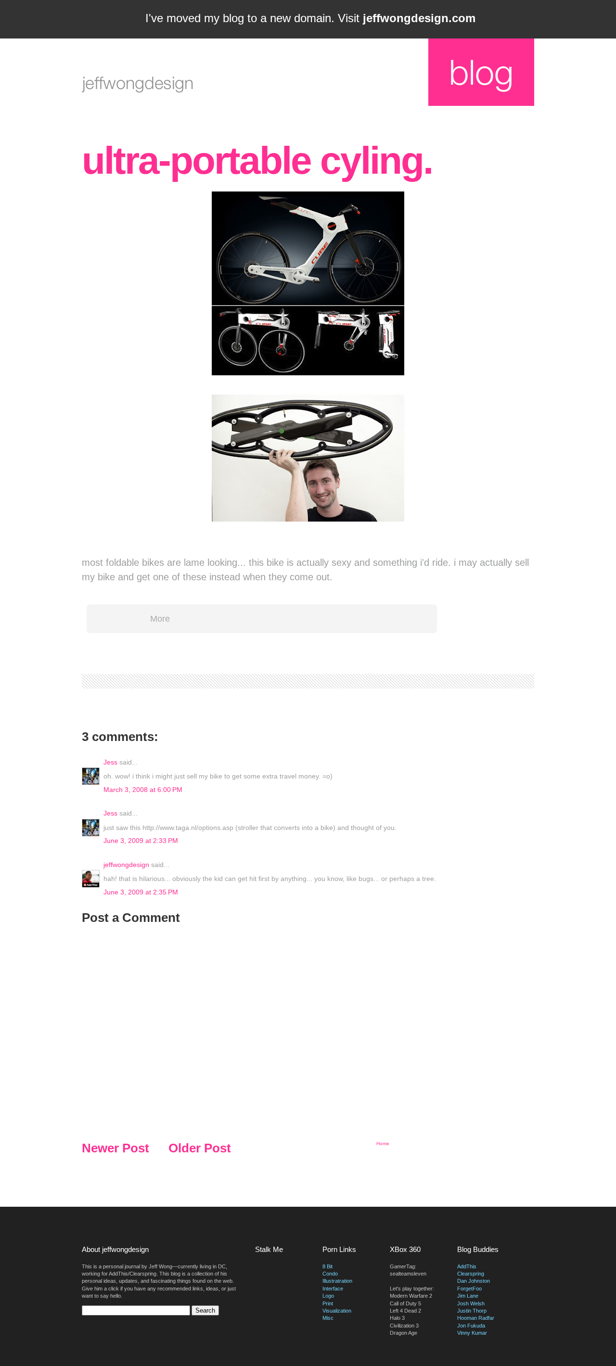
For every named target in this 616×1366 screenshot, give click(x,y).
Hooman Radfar (475, 1318)
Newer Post (115, 1148)
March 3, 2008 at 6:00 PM (142, 789)
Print (327, 1303)
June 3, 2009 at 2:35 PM (140, 892)
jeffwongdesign (126, 864)
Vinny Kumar (472, 1333)
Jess (110, 762)
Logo (328, 1296)
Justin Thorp (472, 1311)
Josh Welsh (471, 1303)
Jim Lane (467, 1296)
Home (382, 1143)
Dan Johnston (473, 1281)
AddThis (466, 1266)
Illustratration (337, 1281)
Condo (330, 1274)
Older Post (199, 1148)
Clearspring (470, 1274)
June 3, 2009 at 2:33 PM (140, 840)
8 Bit (327, 1266)
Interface (332, 1288)
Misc (328, 1318)
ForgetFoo (469, 1288)
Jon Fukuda (471, 1325)
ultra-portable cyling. (257, 160)
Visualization (336, 1311)
